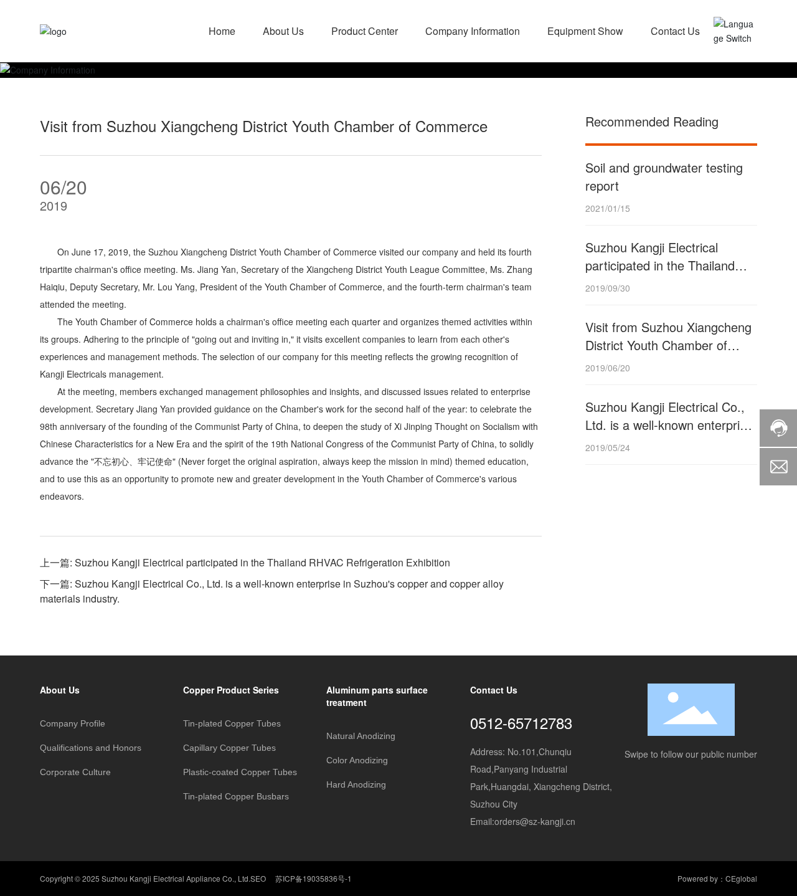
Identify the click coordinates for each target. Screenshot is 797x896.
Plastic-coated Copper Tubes (240, 772)
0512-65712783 (521, 722)
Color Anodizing (357, 760)
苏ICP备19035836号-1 (313, 878)
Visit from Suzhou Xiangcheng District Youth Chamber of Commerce (668, 345)
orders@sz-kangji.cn (534, 821)
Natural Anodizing (360, 736)
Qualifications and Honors (90, 748)
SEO (258, 878)
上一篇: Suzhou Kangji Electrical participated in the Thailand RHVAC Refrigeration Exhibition (245, 562)
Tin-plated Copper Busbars (236, 796)
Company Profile (72, 723)
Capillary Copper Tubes (229, 748)
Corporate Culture (75, 772)
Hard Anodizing (356, 784)
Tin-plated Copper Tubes (232, 723)
